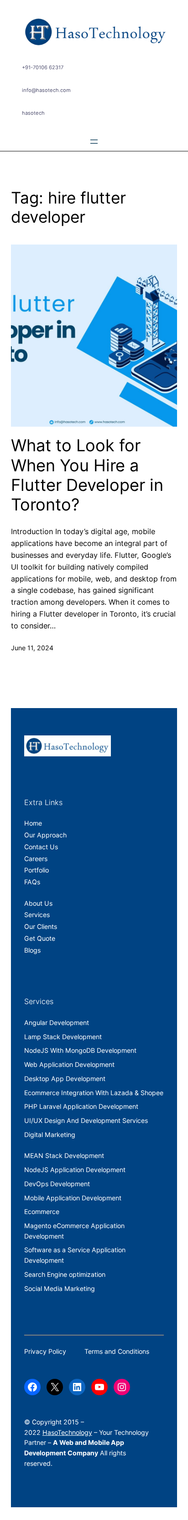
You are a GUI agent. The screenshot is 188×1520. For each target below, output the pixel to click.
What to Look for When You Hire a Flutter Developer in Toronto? (87, 475)
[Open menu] (94, 141)
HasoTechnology (67, 1432)
